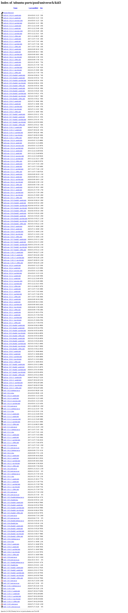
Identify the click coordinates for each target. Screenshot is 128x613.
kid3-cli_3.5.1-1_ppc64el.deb (13, 44)
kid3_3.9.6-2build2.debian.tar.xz (14, 521)
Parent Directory (9, 13)
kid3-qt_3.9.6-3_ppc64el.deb (13, 356)
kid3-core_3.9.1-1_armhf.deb (13, 190)
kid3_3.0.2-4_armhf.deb (11, 398)
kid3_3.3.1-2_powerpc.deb (12, 419)
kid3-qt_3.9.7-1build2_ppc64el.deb (15, 370)
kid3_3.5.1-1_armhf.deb (11, 437)
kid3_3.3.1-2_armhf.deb (11, 416)
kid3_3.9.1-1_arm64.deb (11, 479)
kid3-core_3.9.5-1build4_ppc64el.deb (15, 205)
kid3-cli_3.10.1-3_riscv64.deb (13, 135)
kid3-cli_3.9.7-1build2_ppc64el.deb (15, 119)
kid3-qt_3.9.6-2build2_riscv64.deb (14, 346)
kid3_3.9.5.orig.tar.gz (10, 515)
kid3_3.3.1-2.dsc (9, 411)
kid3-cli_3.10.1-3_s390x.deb (13, 138)
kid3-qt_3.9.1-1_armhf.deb (12, 315)
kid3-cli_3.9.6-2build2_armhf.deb (14, 91)
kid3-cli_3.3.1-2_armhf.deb (12, 28)
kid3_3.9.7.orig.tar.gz (10, 581)
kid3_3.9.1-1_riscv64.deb (12, 487)
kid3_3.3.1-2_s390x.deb (11, 424)
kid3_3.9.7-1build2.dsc (11, 565)
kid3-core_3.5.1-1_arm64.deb (13, 164)
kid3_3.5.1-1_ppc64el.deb (12, 440)
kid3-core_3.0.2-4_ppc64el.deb (13, 148)
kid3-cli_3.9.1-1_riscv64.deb (13, 70)
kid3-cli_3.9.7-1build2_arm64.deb (14, 114)
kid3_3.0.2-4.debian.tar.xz (12, 390)
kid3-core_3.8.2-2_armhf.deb (13, 177)
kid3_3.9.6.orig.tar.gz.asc (11, 560)
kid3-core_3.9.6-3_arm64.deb (13, 226)
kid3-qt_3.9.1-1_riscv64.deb (12, 320)
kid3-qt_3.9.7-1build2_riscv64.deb (14, 372)
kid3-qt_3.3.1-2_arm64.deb (12, 276)
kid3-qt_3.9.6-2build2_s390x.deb (14, 349)
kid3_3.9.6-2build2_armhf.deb (13, 528)
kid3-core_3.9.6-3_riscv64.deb (13, 234)
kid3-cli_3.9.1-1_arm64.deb (12, 62)
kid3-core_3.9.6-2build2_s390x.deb (15, 224)
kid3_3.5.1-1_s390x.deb (11, 442)
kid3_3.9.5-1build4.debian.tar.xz (14, 497)
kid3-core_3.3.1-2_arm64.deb (13, 151)
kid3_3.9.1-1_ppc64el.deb (12, 484)
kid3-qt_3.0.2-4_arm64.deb (12, 265)
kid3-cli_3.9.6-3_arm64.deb (12, 101)
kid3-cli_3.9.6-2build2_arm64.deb (14, 88)
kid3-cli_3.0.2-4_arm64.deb (12, 15)
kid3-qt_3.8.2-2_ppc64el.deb (13, 304)
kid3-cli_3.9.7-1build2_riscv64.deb (15, 122)
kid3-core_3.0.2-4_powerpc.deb (14, 145)
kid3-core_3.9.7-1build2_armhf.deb (15, 242)
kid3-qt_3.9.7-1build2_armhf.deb (14, 367)
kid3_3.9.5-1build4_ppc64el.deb (14, 508)
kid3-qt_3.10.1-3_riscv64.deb (13, 385)
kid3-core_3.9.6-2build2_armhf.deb (15, 216)
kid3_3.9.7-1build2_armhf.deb (13, 570)
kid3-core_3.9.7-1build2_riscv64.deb (15, 247)
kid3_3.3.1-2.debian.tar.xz (12, 409)
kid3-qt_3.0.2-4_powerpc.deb (13, 271)
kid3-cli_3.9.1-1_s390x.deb (12, 73)
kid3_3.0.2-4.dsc (9, 393)
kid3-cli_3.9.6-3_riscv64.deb (13, 109)
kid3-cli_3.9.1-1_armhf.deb (12, 65)
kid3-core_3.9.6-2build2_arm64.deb (15, 213)
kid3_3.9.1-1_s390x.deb (11, 489)
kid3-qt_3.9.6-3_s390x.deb (12, 362)
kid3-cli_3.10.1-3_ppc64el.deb (13, 132)
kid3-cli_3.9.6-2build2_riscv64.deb (15, 96)
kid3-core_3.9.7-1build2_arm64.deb (15, 239)
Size (41, 8)
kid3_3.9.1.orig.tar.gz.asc (11, 495)
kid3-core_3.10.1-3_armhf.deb (13, 255)
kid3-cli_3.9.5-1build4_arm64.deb (14, 75)
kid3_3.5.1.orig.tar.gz (10, 445)
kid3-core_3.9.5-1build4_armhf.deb (15, 203)
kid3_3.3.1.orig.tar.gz (10, 427)
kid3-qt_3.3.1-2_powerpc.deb (13, 281)
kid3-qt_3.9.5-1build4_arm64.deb (14, 325)
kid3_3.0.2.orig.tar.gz (10, 406)
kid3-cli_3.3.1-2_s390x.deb (12, 36)
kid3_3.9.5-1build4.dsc (11, 500)
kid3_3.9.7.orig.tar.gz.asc (11, 583)
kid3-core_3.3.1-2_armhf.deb (13, 153)
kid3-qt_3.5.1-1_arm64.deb (12, 289)
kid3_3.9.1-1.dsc (9, 476)
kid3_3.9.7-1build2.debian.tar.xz (14, 562)
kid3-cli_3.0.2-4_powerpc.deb (13, 20)
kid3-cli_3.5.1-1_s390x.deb (12, 46)
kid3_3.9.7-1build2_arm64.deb (13, 568)
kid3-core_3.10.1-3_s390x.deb (13, 263)
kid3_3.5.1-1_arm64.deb (11, 435)
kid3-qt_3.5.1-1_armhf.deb (12, 291)
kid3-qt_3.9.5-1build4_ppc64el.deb (15, 330)
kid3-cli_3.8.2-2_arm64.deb (12, 49)
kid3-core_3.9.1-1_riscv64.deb (13, 195)
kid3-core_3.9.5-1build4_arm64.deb (15, 200)
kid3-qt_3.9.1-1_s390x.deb (12, 323)
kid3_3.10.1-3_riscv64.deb (12, 599)
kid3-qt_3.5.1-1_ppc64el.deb (13, 294)
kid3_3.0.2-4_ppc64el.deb (12, 403)
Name (15, 8)
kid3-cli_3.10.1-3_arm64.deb (13, 127)
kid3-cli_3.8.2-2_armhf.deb (12, 52)
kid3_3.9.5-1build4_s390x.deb (13, 513)
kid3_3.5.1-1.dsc (9, 432)
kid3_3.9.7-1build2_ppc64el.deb (14, 573)
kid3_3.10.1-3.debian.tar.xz (12, 586)
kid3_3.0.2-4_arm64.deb (11, 396)
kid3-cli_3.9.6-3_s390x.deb (12, 112)
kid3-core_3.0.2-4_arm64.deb (13, 140)
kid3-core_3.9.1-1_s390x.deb (13, 198)
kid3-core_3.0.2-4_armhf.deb (13, 143)
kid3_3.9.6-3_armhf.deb (11, 547)
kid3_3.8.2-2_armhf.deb (11, 458)
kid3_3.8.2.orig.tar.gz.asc (11, 471)
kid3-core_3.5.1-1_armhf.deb (13, 166)
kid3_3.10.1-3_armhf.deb (12, 594)
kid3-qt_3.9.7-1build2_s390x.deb (14, 375)
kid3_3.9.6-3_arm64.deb (11, 544)
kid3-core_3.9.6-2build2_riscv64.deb (15, 221)
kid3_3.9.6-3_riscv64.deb (12, 552)
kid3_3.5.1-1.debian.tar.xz (12, 429)
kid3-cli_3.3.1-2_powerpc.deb (13, 31)
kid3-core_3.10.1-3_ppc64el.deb (14, 258)
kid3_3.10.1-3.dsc (9, 588)
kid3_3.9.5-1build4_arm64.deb (13, 502)
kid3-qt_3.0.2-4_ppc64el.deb (13, 273)
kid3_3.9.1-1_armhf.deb (11, 482)
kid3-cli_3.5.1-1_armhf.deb (12, 41)
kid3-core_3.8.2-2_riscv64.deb (13, 182)
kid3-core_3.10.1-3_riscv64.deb (14, 260)
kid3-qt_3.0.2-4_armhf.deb (12, 268)
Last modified (33, 8)
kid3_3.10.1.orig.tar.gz (11, 604)
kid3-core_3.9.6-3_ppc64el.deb (13, 231)
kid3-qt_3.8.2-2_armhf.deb (12, 302)
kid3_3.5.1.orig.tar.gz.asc (11, 448)
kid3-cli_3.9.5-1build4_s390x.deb (14, 86)
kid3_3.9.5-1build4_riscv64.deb (14, 510)
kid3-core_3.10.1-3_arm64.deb (13, 252)
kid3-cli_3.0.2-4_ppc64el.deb (13, 23)
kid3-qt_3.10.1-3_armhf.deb (12, 380)
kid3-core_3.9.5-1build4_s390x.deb (15, 211)
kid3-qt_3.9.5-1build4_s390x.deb (14, 336)
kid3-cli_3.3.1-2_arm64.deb (12, 26)
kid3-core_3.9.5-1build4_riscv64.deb (15, 208)
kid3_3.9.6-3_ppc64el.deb (12, 549)
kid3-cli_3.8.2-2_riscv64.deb (13, 57)
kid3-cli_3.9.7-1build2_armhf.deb (14, 117)
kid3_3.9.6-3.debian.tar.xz (12, 539)
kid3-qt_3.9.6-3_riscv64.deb (12, 359)
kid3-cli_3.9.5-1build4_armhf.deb (14, 78)
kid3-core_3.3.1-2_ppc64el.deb (13, 159)
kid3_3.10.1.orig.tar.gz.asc (12, 607)
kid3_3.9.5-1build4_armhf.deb (13, 505)
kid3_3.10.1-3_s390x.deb (12, 601)
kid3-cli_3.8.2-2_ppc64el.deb (13, 54)
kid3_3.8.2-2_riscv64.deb (12, 463)
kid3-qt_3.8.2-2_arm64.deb (12, 299)
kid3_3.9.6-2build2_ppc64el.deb (14, 531)
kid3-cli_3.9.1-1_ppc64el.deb (13, 67)
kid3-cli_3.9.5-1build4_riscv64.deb (15, 83)
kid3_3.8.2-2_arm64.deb (11, 455)
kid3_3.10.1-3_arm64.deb (12, 591)
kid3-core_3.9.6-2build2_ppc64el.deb (15, 218)
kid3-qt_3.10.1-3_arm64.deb (13, 377)
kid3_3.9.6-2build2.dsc (11, 523)
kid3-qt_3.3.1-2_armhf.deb (12, 278)
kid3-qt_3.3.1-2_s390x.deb (12, 286)
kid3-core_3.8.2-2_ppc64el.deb (13, 179)
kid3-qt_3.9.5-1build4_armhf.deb (14, 328)
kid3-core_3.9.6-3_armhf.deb (13, 229)
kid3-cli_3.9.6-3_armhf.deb (12, 104)
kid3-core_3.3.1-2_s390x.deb (13, 161)
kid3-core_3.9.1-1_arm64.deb (13, 187)
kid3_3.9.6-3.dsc (9, 541)
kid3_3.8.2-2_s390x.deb (11, 466)
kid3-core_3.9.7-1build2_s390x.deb (15, 250)
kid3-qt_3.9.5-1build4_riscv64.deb (14, 333)
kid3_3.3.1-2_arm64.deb (11, 414)
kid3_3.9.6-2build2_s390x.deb (13, 536)
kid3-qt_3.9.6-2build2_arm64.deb (14, 338)
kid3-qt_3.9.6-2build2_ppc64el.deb (15, 343)
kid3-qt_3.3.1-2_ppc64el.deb (13, 284)
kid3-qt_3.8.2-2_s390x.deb (12, 310)
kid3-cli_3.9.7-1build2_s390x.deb (14, 125)
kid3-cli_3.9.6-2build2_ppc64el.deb (15, 93)
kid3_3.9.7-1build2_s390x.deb (13, 578)
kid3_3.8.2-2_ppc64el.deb (12, 461)
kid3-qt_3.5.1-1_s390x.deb (12, 297)
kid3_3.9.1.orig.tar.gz (10, 492)
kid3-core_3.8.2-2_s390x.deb (13, 185)
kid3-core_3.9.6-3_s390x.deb (13, 237)
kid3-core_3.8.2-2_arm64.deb (13, 174)
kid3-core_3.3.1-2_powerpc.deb (14, 156)
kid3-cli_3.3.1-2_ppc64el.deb (13, 33)
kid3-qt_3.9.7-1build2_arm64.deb (14, 364)
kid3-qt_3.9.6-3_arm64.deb (12, 351)
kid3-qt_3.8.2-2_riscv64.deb (12, 307)
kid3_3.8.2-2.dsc (9, 453)
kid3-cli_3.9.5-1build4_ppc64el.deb (15, 80)
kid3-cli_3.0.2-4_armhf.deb (12, 18)
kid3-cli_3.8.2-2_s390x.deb (12, 60)
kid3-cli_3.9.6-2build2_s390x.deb (14, 99)
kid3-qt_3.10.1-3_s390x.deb (12, 388)
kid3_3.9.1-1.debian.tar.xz (12, 474)
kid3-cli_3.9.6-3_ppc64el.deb (13, 106)
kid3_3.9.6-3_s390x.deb (11, 554)
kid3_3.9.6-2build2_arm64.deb (13, 526)
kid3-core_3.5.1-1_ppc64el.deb (13, 169)
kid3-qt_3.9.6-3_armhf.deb (12, 354)
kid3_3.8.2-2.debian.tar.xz (12, 450)
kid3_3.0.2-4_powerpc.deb (12, 401)
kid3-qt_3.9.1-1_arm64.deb (12, 312)
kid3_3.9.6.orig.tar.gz (10, 557)
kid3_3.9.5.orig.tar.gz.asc (11, 518)
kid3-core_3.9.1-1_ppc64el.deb (13, 192)
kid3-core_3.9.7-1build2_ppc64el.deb (15, 244)
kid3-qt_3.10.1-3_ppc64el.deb (13, 383)
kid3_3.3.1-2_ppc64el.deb (12, 422)
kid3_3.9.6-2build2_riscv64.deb (14, 534)
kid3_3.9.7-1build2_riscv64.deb (14, 575)
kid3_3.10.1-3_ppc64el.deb (12, 596)
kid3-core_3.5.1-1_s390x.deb (13, 172)
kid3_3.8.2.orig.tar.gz (10, 469)
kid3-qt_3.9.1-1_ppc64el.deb (13, 317)
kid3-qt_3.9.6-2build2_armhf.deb (14, 341)
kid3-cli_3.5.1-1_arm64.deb (12, 39)
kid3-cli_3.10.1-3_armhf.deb (13, 130)
